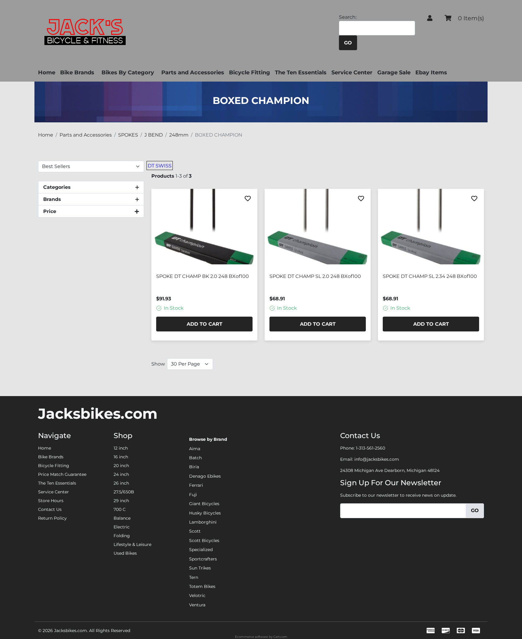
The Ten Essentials (301, 72)
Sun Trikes (200, 568)
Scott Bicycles (204, 540)
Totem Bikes (202, 586)
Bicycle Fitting (249, 72)
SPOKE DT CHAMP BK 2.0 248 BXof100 (202, 276)
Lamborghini (203, 522)
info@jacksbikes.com (376, 459)
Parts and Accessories (192, 72)
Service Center (351, 72)
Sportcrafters (203, 559)
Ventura (197, 605)
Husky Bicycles (205, 513)
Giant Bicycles (204, 503)
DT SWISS (160, 166)
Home (46, 72)
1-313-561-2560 (370, 448)
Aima (194, 448)
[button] (430, 18)
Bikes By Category (128, 72)
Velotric (197, 595)
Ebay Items (431, 72)
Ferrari (196, 485)
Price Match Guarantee (62, 474)
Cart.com (280, 637)
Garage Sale (394, 72)
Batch (195, 457)
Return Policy (52, 518)
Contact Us (50, 509)
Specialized (201, 549)
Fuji (193, 494)
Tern (193, 577)
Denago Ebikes (205, 476)
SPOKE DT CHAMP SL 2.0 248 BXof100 (315, 276)
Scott (195, 531)
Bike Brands (77, 72)
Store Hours (50, 500)
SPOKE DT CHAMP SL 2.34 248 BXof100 (430, 276)
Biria (194, 467)
